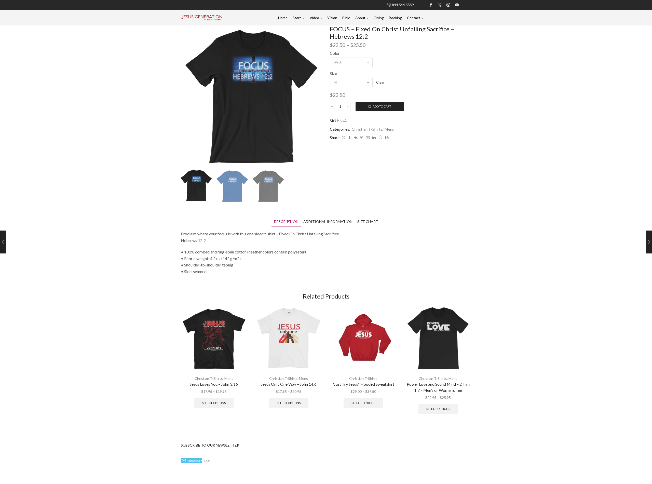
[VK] (356, 138)
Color (335, 53)
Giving (379, 18)
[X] (439, 5)
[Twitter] (344, 138)
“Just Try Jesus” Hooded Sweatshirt (363, 384)
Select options (214, 403)
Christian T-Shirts (367, 129)
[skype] (386, 138)
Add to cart (382, 106)
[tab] (286, 221)
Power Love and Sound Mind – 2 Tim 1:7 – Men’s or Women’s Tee (438, 387)
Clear (380, 82)
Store (297, 18)
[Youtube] (457, 5)
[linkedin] (374, 138)
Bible (346, 18)
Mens (389, 129)
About (360, 18)
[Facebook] (431, 5)
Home (283, 18)
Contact (413, 18)
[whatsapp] (380, 138)
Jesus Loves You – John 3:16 (214, 384)
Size (333, 73)
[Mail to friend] (368, 138)
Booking (395, 18)
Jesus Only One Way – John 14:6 (289, 384)
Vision (332, 18)
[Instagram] (448, 5)
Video (314, 18)
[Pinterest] (362, 138)
